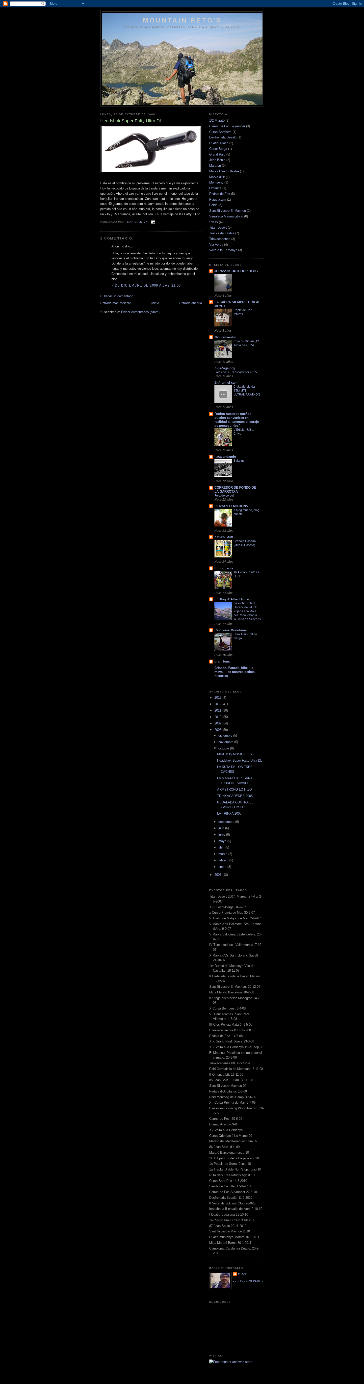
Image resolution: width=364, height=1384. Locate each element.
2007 (218, 875)
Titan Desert (218, 227)
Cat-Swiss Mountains (230, 630)
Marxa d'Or (217, 177)
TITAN (242, 1273)
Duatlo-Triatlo (218, 143)
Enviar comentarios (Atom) (140, 312)
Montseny (216, 182)
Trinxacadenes (219, 239)
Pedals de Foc (219, 194)
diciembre (225, 735)
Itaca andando (225, 456)
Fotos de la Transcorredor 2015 (235, 372)
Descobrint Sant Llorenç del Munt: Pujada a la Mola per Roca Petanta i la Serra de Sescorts (247, 611)
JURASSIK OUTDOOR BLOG (236, 271)
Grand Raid (217, 154)
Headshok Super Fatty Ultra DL (239, 760)
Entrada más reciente (115, 303)
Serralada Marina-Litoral (226, 216)
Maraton (215, 165)
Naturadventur (225, 337)
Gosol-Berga (218, 149)
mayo (222, 841)
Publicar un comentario (116, 296)
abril (221, 847)
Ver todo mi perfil (248, 1280)
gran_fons (222, 661)
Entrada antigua (190, 303)
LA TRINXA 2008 (229, 813)
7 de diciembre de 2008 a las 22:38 (146, 285)
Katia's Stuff (223, 537)
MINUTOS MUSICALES (234, 754)
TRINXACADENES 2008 (235, 796)
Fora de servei (224, 495)
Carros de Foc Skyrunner (227, 126)
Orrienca (215, 188)
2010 (218, 717)
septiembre (226, 822)
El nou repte (223, 568)
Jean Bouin (217, 160)
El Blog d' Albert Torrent (233, 599)
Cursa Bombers (220, 132)
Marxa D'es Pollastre (224, 171)
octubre (224, 748)
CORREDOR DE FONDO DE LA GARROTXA (235, 489)
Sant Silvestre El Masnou (227, 211)
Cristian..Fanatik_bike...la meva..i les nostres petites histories (234, 672)
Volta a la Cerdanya (223, 250)
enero (222, 867)
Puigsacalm (217, 199)
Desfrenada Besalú (222, 137)
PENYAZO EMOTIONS (231, 506)
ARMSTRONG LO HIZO (234, 789)
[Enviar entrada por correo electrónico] (152, 221)
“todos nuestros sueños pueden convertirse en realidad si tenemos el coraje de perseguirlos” (236, 419)
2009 (218, 723)
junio (222, 834)
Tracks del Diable (221, 233)
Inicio (155, 303)
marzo (223, 854)
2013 (218, 697)
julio (221, 828)
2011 (218, 710)
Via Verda (216, 244)
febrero (223, 860)
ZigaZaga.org (224, 368)
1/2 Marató (217, 120)
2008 (218, 730)
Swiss (213, 222)
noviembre (226, 742)
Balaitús (239, 460)
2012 (218, 704)
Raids (213, 205)
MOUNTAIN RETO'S (182, 20)
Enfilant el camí (226, 382)
